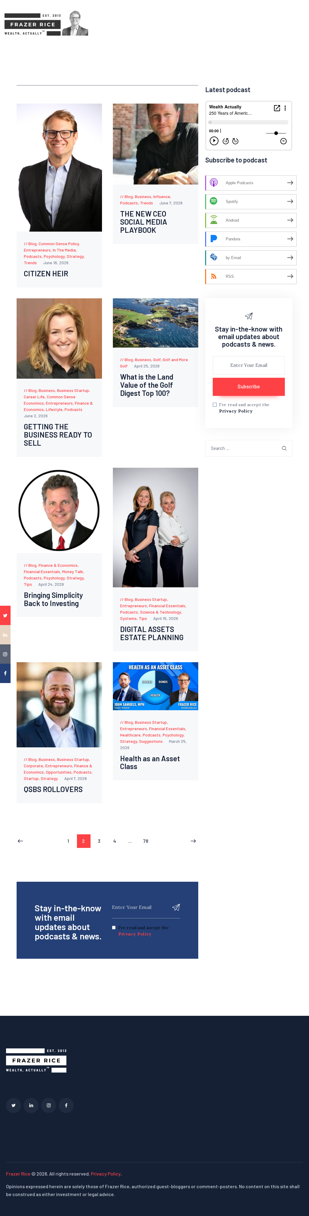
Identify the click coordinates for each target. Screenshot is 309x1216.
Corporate (33, 765)
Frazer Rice (18, 1173)
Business (143, 196)
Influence (161, 196)
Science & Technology (160, 611)
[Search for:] (248, 448)
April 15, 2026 (165, 618)
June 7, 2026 (171, 202)
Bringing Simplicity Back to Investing (53, 599)
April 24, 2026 (51, 584)
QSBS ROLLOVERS (53, 789)
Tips (28, 584)
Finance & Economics (58, 565)
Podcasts (33, 256)
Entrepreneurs (37, 249)
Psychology (54, 256)
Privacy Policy (135, 934)
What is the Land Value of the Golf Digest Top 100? (146, 385)
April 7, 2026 (75, 778)
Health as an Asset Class (150, 763)
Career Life (34, 396)
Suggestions (151, 741)
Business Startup (73, 390)
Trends (30, 262)
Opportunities (59, 772)
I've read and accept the (143, 931)
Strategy (75, 256)
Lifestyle (54, 409)
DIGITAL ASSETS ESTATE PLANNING (151, 633)
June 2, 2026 (36, 415)
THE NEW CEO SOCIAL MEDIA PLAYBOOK (143, 222)
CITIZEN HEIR (46, 274)
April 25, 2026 (147, 365)
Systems (128, 618)
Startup (31, 778)
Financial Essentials (42, 571)
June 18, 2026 (55, 262)
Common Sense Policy (59, 243)
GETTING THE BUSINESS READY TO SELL (58, 435)
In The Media (64, 249)
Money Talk (72, 571)
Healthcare (130, 734)
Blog (32, 243)
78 (147, 839)
